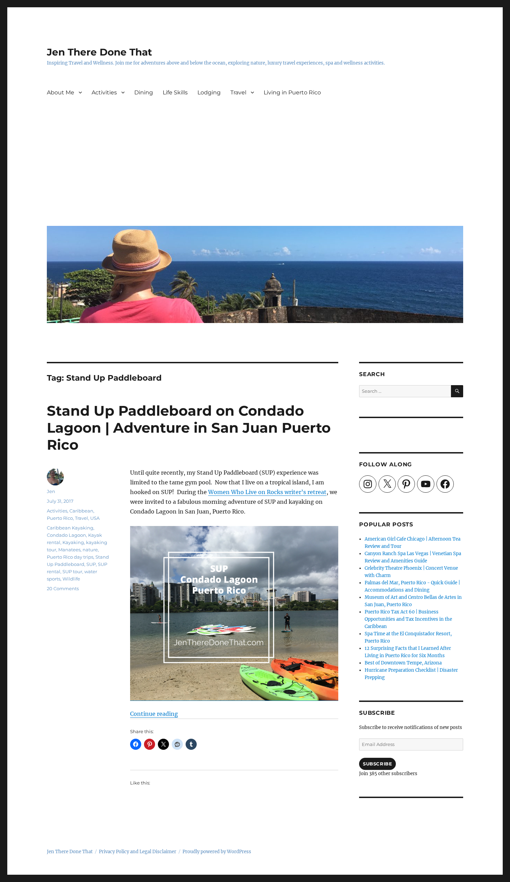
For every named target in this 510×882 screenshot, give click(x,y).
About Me (60, 92)
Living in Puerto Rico (292, 92)
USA (95, 518)
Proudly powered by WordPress (216, 852)
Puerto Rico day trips (70, 557)
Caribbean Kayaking (70, 528)
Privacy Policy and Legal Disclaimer (137, 852)
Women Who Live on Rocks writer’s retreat (267, 492)
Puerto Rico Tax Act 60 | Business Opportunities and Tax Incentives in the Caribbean (408, 619)
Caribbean (81, 511)
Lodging (209, 92)
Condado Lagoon (66, 535)
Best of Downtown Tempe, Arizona (403, 663)
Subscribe (377, 763)
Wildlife (71, 579)
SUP (91, 564)
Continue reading (154, 713)
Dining (143, 92)
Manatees (69, 549)
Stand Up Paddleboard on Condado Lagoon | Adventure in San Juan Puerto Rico (189, 427)
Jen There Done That (99, 52)
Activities (104, 92)
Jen (51, 491)
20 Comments (63, 588)
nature (90, 549)
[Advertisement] (256, 168)
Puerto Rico (60, 518)
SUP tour (72, 571)
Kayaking (73, 542)
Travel (238, 92)
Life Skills (175, 92)
